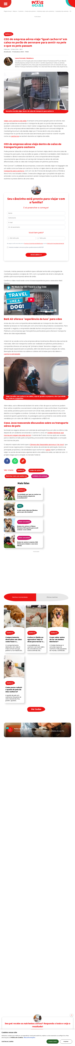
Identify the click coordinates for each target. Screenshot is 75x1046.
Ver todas (36, 709)
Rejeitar (66, 1041)
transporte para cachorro (14, 171)
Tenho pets (43, 238)
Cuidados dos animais (39, 476)
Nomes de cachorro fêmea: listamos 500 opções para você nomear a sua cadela (27, 528)
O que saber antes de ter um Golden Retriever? (57, 639)
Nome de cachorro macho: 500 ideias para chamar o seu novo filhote (27, 544)
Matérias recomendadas (20, 597)
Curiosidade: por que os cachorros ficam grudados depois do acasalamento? (29, 496)
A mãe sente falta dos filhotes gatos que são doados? (27, 511)
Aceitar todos (53, 1041)
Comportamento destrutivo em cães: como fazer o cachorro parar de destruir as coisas (13, 641)
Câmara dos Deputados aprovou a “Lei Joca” (47, 444)
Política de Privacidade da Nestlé (55, 244)
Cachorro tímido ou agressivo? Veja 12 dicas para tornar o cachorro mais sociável (35, 641)
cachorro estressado (12, 354)
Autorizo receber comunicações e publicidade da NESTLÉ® (26, 247)
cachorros (15, 136)
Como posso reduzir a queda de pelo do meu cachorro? (13, 689)
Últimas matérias (52, 597)
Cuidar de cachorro (36, 470)
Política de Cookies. (17, 1038)
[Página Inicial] (37, 4)
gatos (48, 450)
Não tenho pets (14, 238)
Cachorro (8, 34)
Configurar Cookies (7, 1041)
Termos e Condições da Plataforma (33, 244)
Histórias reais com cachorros (16, 476)
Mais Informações (29, 1038)
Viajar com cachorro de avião (15, 121)
